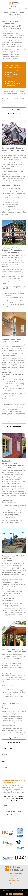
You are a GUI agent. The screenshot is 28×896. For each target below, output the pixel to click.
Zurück (20, 821)
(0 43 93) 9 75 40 (16, 878)
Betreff (4, 761)
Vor (24, 821)
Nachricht (4, 767)
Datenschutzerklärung (18, 894)
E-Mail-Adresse (5, 755)
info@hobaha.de (15, 880)
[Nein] (26, 892)
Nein (10, 894)
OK (6, 894)
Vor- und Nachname (7, 748)
